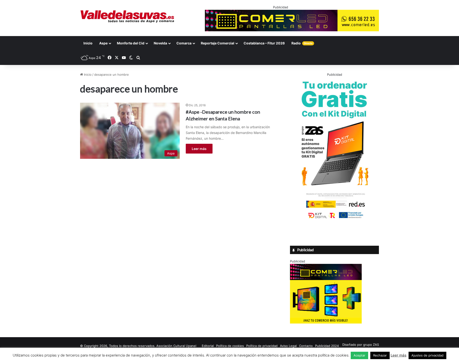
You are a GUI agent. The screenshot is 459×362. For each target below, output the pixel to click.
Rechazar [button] (380, 355)
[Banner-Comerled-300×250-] (326, 322)
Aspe (103, 43)
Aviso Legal (288, 346)
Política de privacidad (262, 346)
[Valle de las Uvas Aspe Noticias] (127, 16)
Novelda (160, 43)
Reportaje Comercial (217, 43)
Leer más (199, 149)
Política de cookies (230, 346)
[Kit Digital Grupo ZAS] (334, 219)
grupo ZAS (371, 344)
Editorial (208, 346)
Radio (301, 43)
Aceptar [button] (359, 355)
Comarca (183, 43)
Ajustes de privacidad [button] (427, 355)
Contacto (306, 346)
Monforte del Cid (130, 43)
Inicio (88, 43)
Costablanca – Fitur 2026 (264, 43)
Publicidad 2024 (327, 346)
